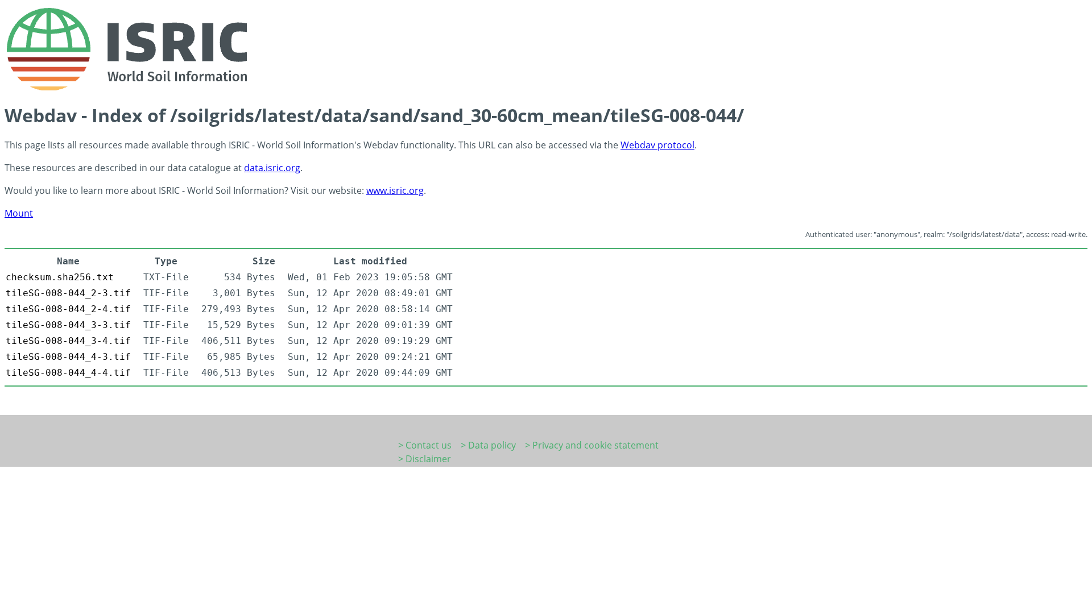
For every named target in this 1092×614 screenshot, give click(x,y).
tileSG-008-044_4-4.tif (68, 372)
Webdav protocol (657, 145)
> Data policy (488, 445)
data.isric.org (272, 167)
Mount (19, 213)
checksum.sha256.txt (60, 277)
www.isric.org (395, 190)
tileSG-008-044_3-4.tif (68, 340)
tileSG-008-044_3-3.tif (68, 325)
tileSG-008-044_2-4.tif (68, 309)
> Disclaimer (424, 459)
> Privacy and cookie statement (592, 445)
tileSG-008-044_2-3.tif (68, 293)
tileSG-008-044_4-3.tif (68, 356)
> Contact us (425, 445)
